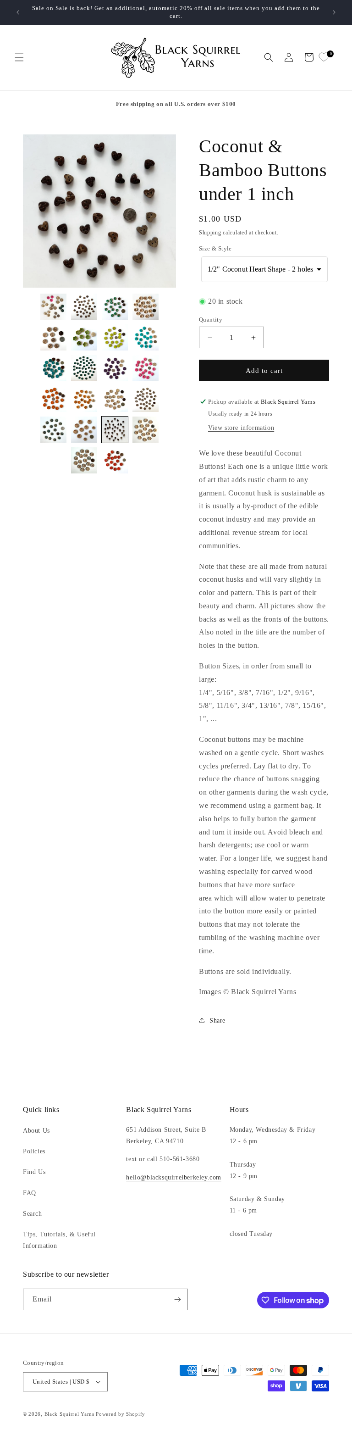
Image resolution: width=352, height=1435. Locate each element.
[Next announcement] (334, 12)
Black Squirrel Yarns (69, 1414)
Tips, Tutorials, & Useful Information (59, 1240)
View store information (241, 427)
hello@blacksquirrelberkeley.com (173, 1177)
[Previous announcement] (18, 12)
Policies (34, 1151)
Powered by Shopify (120, 1414)
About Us (36, 1130)
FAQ (29, 1193)
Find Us (34, 1171)
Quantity (210, 319)
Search (32, 1213)
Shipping (210, 232)
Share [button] (217, 1020)
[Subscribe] (177, 1299)
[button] (19, 57)
